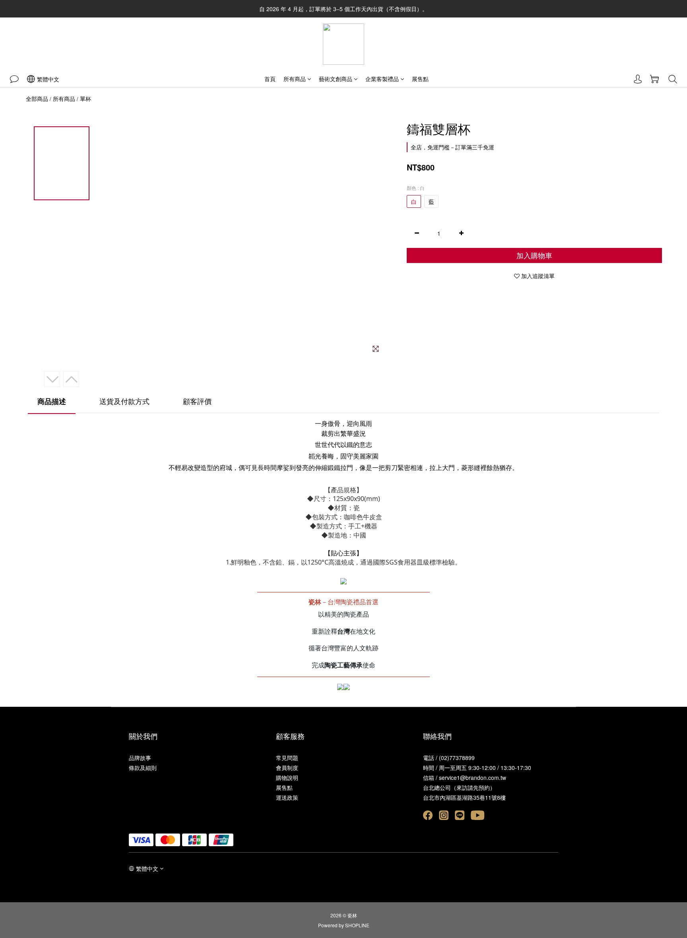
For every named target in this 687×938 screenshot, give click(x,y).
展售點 (420, 79)
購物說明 (287, 777)
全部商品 (37, 99)
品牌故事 (140, 758)
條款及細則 (143, 768)
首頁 (270, 79)
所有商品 (294, 79)
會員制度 (287, 768)
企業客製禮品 (382, 79)
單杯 (85, 99)
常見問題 (287, 758)
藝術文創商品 (335, 79)
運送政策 (287, 797)
